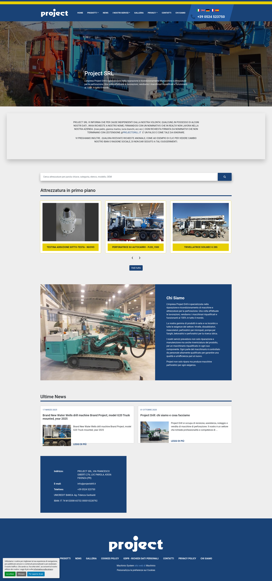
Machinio (150, 565)
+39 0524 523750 (211, 17)
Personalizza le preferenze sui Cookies (136, 570)
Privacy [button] (152, 13)
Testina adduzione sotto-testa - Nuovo (70, 247)
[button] (93, 12)
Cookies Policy (110, 558)
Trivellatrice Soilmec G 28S (200, 247)
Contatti (166, 13)
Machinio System (125, 565)
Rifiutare (21, 574)
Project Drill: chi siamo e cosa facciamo (165, 415)
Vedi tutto (136, 268)
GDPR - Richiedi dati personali (141, 558)
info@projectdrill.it (86, 483)
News (105, 13)
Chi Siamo (180, 13)
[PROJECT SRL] (136, 543)
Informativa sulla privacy (43, 569)
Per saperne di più (36, 574)
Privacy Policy (187, 558)
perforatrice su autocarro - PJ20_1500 (135, 247)
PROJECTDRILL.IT (132, 132)
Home (80, 13)
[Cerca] (225, 177)
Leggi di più (80, 444)
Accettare (10, 574)
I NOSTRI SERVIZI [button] (120, 13)
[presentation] (132, 257)
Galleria (139, 13)
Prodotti (92, 13)
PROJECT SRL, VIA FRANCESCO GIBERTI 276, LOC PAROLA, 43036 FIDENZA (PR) (94, 474)
